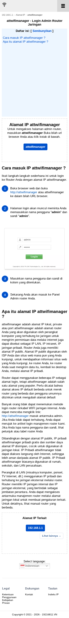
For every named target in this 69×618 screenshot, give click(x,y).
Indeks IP (53, 594)
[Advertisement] (34, 79)
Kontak (29, 594)
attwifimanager (35, 146)
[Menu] (63, 6)
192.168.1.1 (7, 15)
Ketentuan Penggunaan (9, 596)
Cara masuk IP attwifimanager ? (24, 37)
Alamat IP (20, 15)
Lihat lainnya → (51, 535)
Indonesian (32, 565)
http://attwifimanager (23, 192)
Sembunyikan (42, 31)
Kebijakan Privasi (7, 601)
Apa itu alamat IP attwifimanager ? (25, 41)
